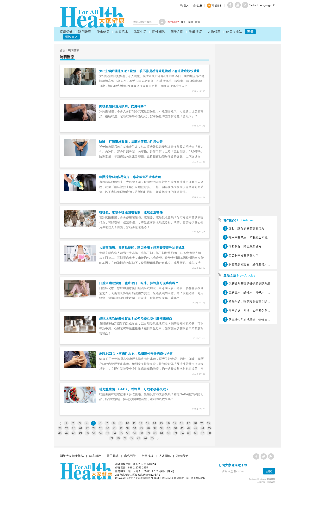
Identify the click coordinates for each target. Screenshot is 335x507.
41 (182, 428)
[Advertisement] (248, 156)
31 (114, 428)
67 (202, 433)
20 (195, 423)
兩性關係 (158, 31)
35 (141, 428)
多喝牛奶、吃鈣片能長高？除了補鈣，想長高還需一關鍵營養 (269, 301)
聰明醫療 (84, 31)
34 (134, 428)
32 (121, 428)
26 (80, 428)
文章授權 (148, 455)
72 (131, 438)
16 (168, 423)
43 (195, 428)
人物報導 (214, 31)
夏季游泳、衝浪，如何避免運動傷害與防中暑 (258, 310)
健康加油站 (234, 31)
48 (73, 433)
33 (128, 428)
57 (134, 433)
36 (148, 428)
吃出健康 (103, 31)
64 (182, 433)
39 (168, 428)
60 (155, 433)
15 (161, 423)
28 (94, 428)
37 (155, 428)
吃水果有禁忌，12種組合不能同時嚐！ (254, 237)
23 (60, 428)
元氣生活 (140, 31)
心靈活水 (121, 31)
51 (94, 433)
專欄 (250, 31)
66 (195, 433)
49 (80, 433)
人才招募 (165, 455)
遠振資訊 (271, 482)
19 (188, 423)
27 (87, 428)
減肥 (190, 22)
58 (141, 433)
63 (175, 433)
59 (148, 433)
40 (175, 428)
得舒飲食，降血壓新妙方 (245, 246)
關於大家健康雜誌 (72, 455)
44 (202, 428)
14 (154, 423)
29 (100, 428)
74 (145, 438)
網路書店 (71, 37)
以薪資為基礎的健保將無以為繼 (249, 283)
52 (100, 433)
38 (161, 428)
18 (181, 423)
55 (121, 433)
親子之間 (177, 31)
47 (66, 433)
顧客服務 (95, 455)
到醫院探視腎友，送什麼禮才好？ (251, 264)
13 (147, 423)
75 (152, 438)
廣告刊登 (130, 455)
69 (111, 438)
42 (189, 428)
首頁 (63, 50)
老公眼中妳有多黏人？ (243, 255)
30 (107, 428)
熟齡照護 (195, 31)
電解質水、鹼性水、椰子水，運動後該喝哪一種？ (261, 292)
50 (87, 433)
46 (60, 433)
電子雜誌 (113, 455)
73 (138, 438)
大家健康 (92, 17)
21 (202, 423)
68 (209, 433)
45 (209, 428)
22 (208, 423)
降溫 (197, 22)
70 (118, 438)
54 (114, 433)
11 (134, 423)
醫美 (183, 22)
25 (73, 428)
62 (168, 433)
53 (107, 433)
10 (127, 423)
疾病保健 (66, 31)
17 (174, 423)
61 (161, 433)
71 (125, 438)
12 (140, 423)
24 (66, 428)
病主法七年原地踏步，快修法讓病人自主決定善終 (261, 319)
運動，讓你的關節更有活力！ (248, 228)
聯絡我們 (182, 455)
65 (189, 433)
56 (128, 433)
